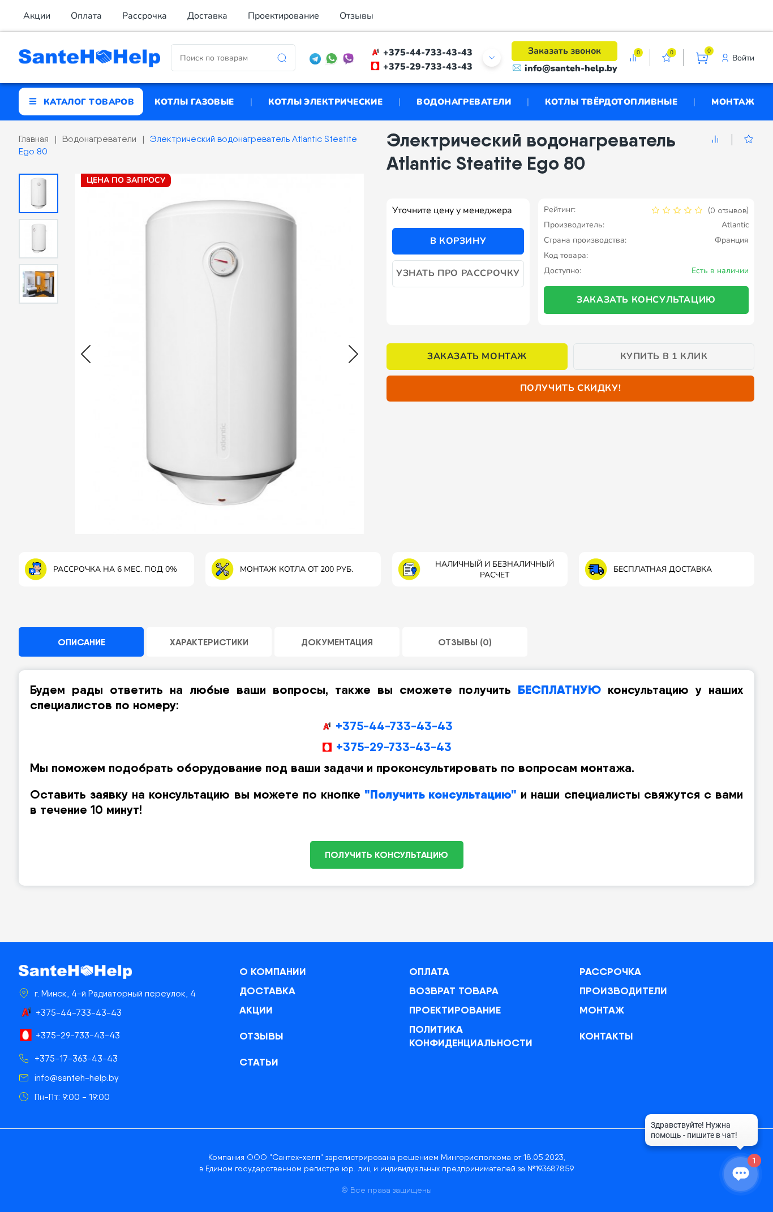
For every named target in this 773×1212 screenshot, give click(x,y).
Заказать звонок (564, 51)
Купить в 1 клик (664, 356)
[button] (38, 193)
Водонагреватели (463, 101)
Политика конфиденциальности (470, 1036)
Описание (81, 642)
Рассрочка (144, 16)
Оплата (86, 16)
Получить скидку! (570, 388)
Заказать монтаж (477, 356)
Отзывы (356, 16)
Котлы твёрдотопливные (611, 101)
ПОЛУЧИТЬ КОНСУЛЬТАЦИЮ (386, 854)
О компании (272, 971)
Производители (623, 990)
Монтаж (732, 101)
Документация (337, 642)
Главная (34, 138)
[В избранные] (743, 139)
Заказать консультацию (646, 300)
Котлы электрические (325, 101)
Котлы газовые (194, 101)
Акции (36, 16)
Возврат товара (454, 990)
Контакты (606, 1035)
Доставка (207, 16)
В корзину (458, 241)
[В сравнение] (715, 139)
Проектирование (283, 16)
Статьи (258, 1061)
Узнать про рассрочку (458, 273)
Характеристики (209, 642)
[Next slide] (353, 354)
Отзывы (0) (465, 642)
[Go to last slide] (86, 354)
